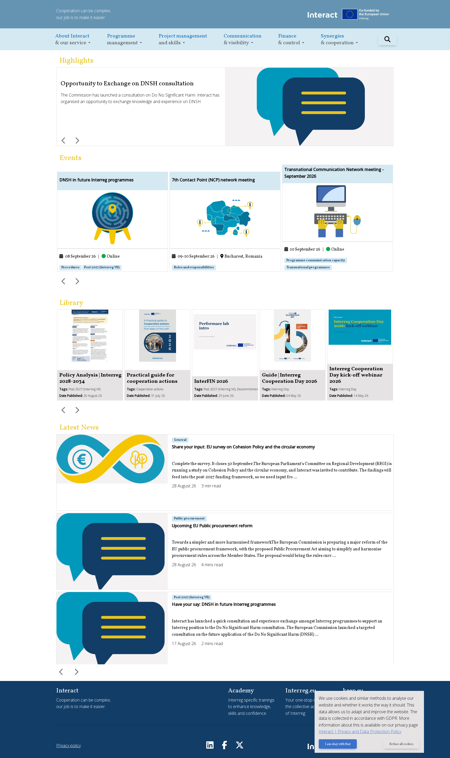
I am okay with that (338, 744)
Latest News (79, 428)
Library (71, 303)
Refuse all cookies (401, 744)
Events (70, 158)
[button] (72, 39)
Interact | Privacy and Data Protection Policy (360, 731)
